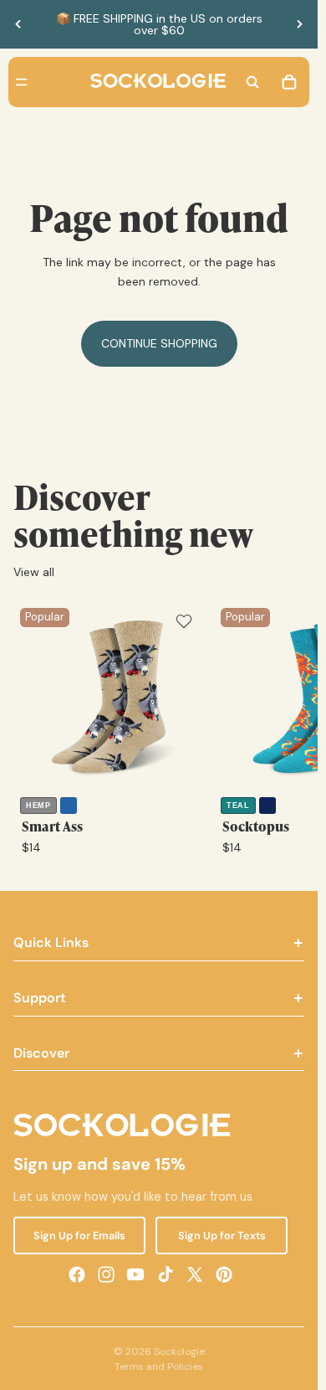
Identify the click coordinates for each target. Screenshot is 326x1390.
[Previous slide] (18, 24)
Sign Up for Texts (222, 1235)
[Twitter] (195, 1274)
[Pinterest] (224, 1274)
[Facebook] (77, 1274)
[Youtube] (135, 1274)
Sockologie (179, 1351)
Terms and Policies (159, 1366)
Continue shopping (159, 343)
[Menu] (21, 82)
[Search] (252, 82)
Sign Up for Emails (79, 1235)
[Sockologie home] (158, 82)
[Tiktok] (165, 1274)
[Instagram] (106, 1274)
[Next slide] (299, 24)
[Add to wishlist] (184, 621)
